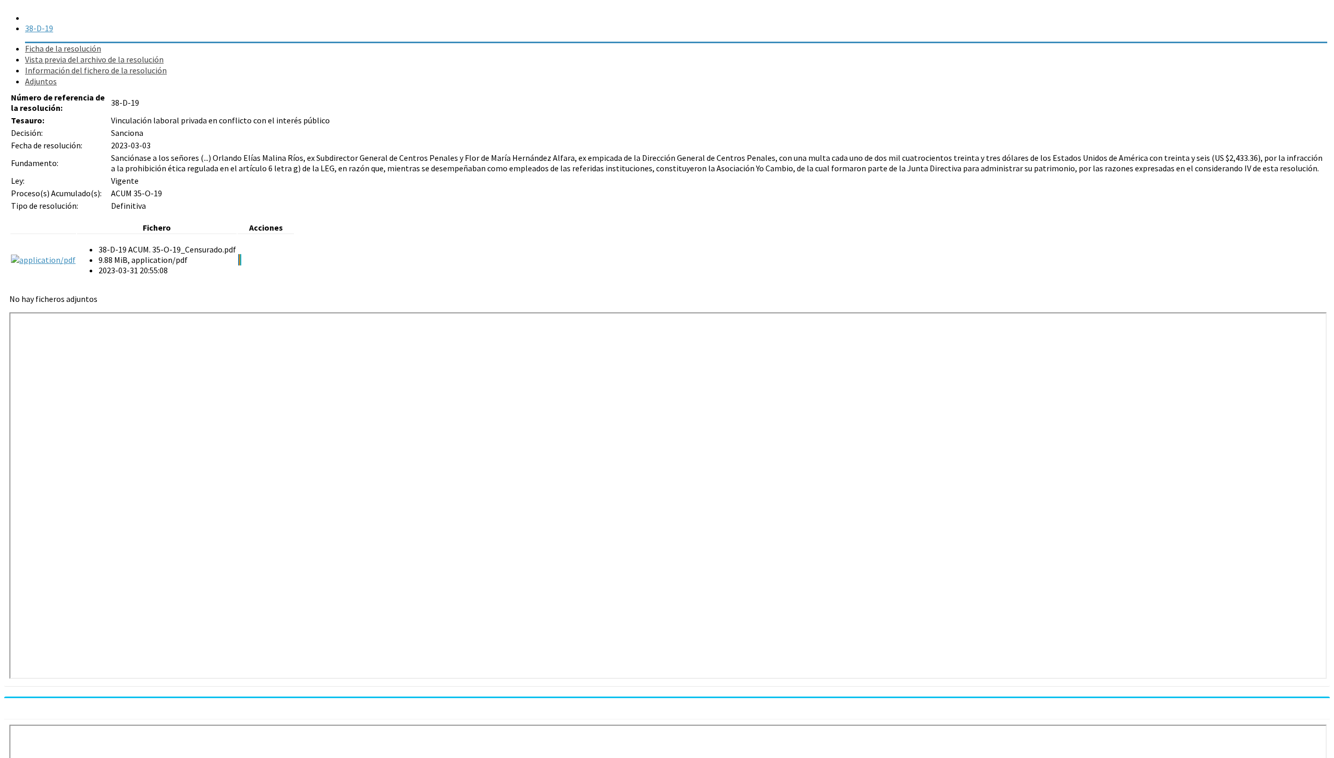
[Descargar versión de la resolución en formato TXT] (239, 260)
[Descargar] (238, 260)
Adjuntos (41, 81)
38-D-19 (39, 28)
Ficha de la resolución (63, 48)
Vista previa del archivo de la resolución (94, 59)
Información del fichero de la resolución (96, 70)
